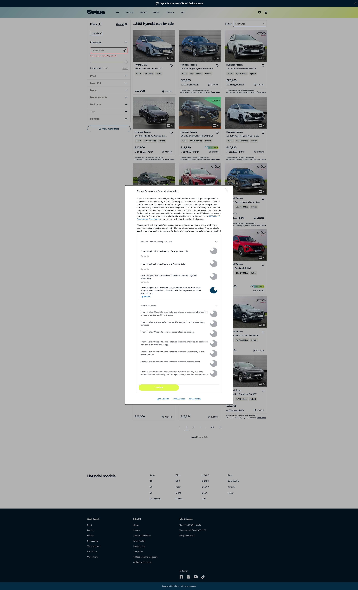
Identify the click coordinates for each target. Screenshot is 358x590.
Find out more (196, 3)
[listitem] (179, 242)
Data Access (179, 398)
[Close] (227, 191)
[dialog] (179, 295)
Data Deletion (163, 398)
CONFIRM (159, 387)
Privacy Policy (195, 398)
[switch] (213, 251)
